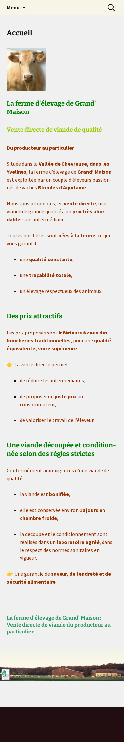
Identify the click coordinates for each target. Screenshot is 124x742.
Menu (13, 7)
